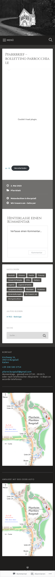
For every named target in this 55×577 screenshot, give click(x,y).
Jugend (11, 285)
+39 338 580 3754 (11, 367)
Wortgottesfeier (14, 299)
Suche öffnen (50, 40)
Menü (10, 40)
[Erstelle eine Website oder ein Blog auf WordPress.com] (28, 568)
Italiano (37, 280)
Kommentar (36, 252)
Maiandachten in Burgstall (23, 198)
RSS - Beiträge (15, 316)
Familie (31, 275)
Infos (28, 280)
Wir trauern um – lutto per (23, 203)
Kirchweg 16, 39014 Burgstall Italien (10, 360)
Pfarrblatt (16, 190)
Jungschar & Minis (15, 289)
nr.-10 (7, 168)
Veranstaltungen (14, 294)
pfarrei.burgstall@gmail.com (16, 371)
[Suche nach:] (27, 335)
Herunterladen (20, 168)
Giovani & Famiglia (15, 280)
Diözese (22, 275)
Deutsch (11, 275)
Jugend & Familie (25, 285)
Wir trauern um (31, 294)
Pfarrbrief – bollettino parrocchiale (27, 58)
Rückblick (41, 289)
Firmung (41, 275)
